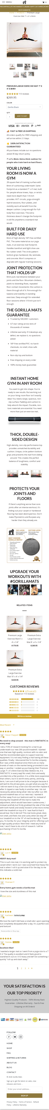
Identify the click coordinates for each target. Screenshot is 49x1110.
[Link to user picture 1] (5, 837)
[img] (5, 731)
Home (10, 1043)
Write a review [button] (24, 716)
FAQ (9, 1053)
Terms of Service (25, 1102)
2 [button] (21, 968)
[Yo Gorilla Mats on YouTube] (15, 1037)
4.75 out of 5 (30, 691)
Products (20, 12)
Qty (8, 113)
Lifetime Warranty (20, 1105)
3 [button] (25, 968)
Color (9, 103)
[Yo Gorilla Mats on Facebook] (9, 1037)
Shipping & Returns (16, 1058)
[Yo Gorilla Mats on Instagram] (21, 1037)
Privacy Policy (12, 1102)
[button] (13, 94)
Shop (9, 1048)
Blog (9, 1067)
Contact (11, 1072)
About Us (12, 1062)
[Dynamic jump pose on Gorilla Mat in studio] (24, 40)
